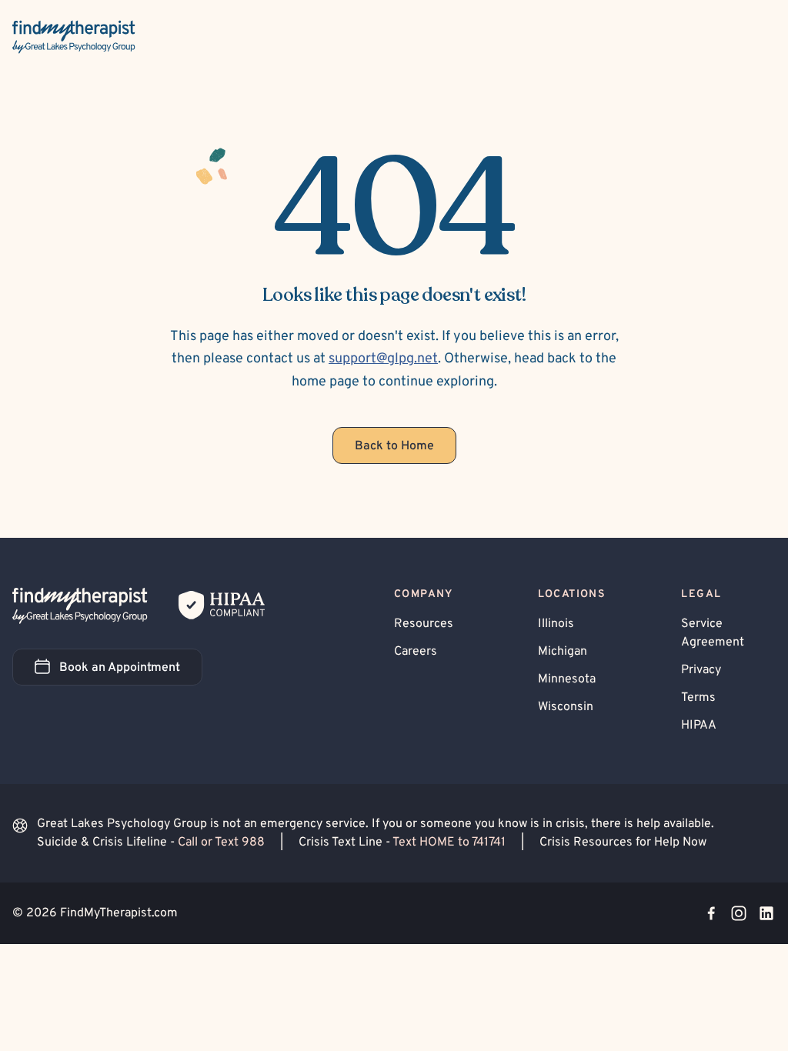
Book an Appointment (130, 672)
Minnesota (567, 679)
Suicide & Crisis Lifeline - (151, 842)
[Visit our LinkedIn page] (766, 913)
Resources (423, 624)
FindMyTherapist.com (119, 913)
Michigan (562, 651)
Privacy (701, 670)
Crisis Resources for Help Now (622, 842)
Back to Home (394, 446)
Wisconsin (565, 707)
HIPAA (698, 725)
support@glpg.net (383, 359)
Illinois (556, 624)
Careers (415, 651)
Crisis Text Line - (402, 842)
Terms (698, 698)
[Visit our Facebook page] (711, 913)
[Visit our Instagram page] (739, 913)
